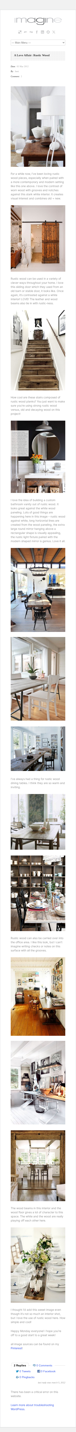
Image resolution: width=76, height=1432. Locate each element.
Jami (17, 71)
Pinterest (16, 1348)
